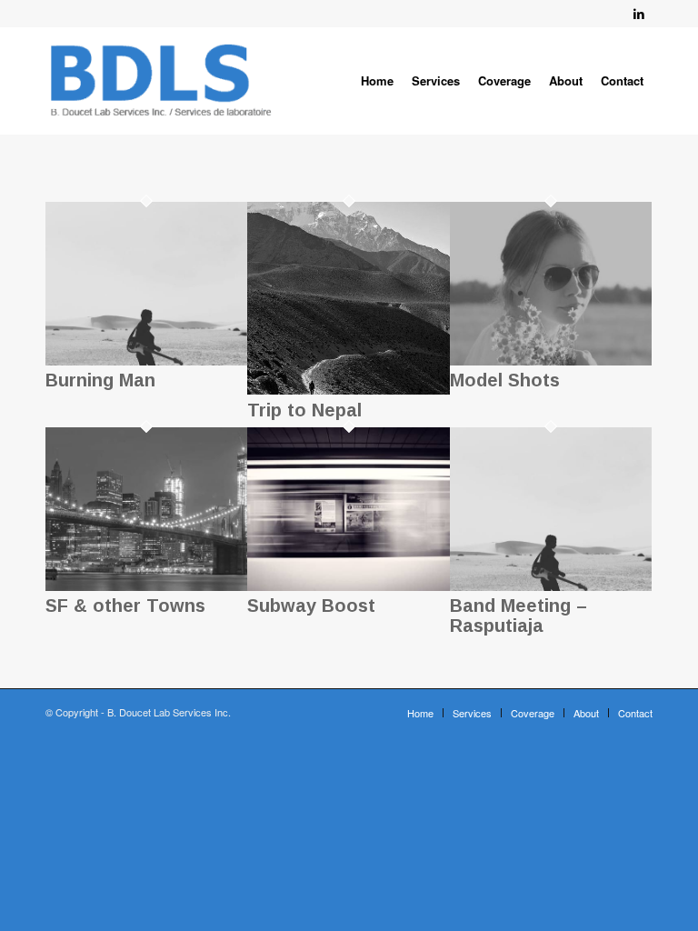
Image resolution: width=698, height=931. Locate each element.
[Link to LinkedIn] (639, 13)
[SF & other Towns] (146, 586)
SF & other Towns (125, 606)
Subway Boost (311, 606)
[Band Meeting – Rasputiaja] (551, 586)
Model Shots (505, 380)
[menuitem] (377, 81)
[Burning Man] (146, 360)
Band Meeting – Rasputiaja (518, 616)
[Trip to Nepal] (348, 389)
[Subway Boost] (348, 586)
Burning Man (100, 380)
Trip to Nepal (304, 410)
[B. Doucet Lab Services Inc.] (160, 81)
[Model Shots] (551, 360)
